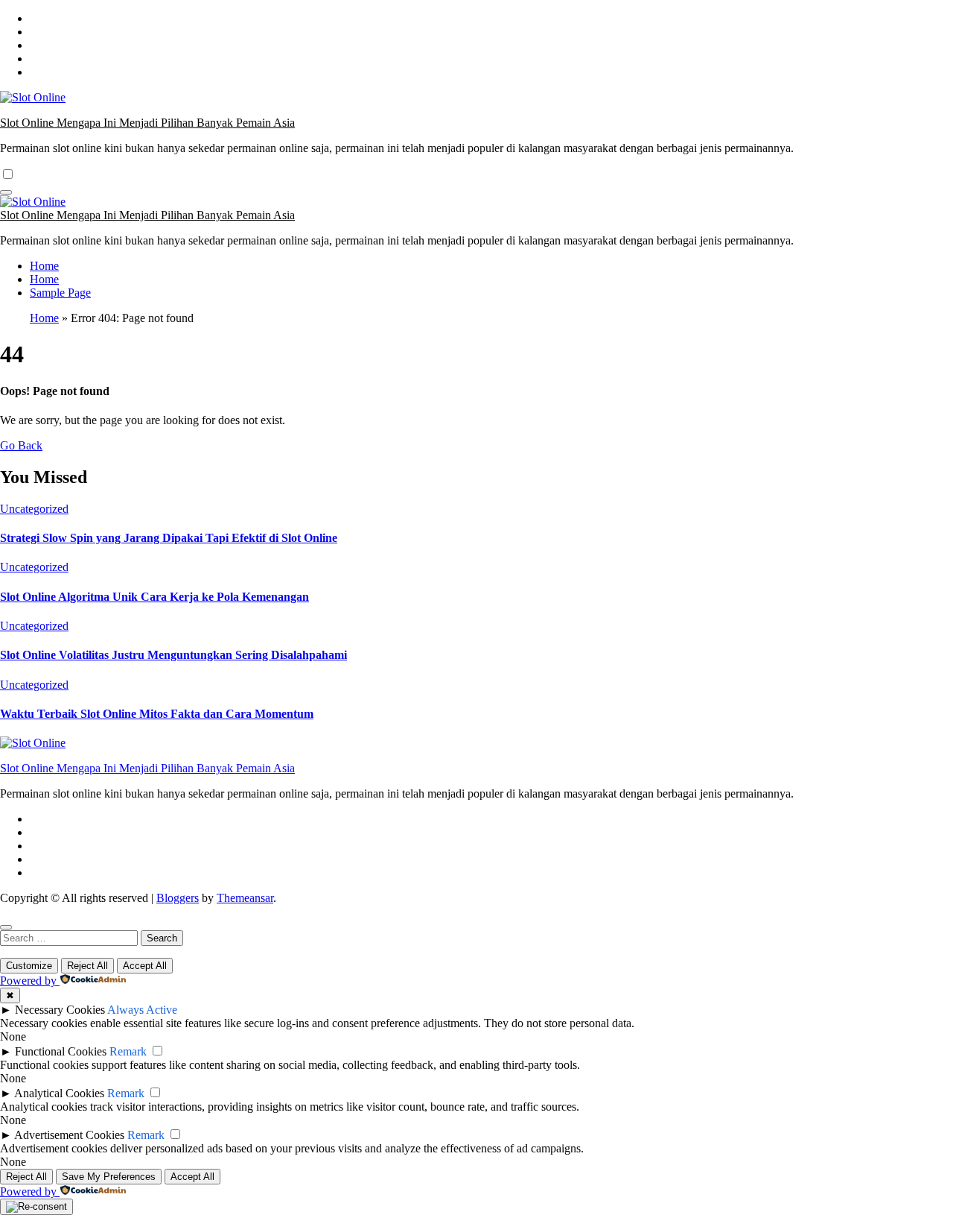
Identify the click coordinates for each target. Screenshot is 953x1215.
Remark (128, 1051)
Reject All (87, 965)
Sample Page (60, 292)
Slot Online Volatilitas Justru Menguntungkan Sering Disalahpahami (173, 654)
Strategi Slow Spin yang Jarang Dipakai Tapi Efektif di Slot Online (168, 537)
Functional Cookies (60, 1051)
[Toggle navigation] (6, 192)
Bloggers (177, 897)
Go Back (21, 445)
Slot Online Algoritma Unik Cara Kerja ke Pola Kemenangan (154, 596)
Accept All (145, 965)
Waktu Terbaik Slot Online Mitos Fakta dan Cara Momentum (156, 713)
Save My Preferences (109, 1176)
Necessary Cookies (60, 1009)
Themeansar (245, 897)
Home (44, 265)
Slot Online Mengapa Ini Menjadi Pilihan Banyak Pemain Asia (147, 122)
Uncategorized (34, 508)
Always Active (142, 1009)
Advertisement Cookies (69, 1135)
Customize (29, 965)
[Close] (6, 927)
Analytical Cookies (59, 1093)
